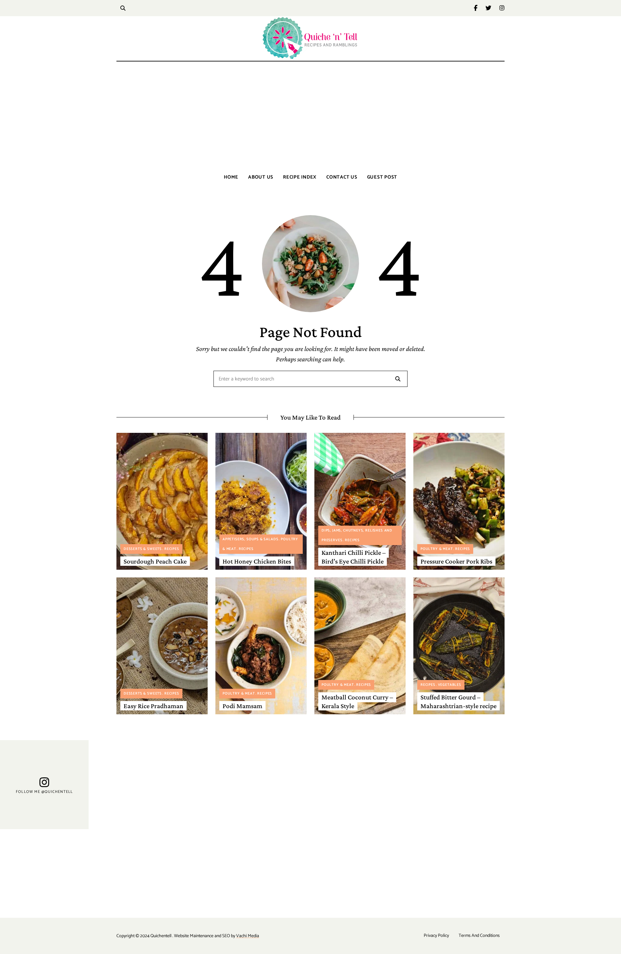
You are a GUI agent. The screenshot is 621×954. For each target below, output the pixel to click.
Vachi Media (247, 936)
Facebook (479, 8)
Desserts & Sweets (143, 549)
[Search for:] (310, 379)
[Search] (398, 379)
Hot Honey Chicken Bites (257, 561)
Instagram (502, 8)
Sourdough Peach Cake (155, 561)
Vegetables (449, 685)
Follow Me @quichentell (44, 792)
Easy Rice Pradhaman (153, 706)
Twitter (492, 8)
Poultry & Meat (436, 549)
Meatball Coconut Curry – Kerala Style (357, 701)
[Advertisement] (310, 116)
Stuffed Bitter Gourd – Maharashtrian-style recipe (458, 701)
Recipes (171, 549)
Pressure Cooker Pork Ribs (456, 561)
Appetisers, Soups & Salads (250, 539)
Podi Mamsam (242, 706)
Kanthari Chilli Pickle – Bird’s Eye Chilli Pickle (353, 557)
